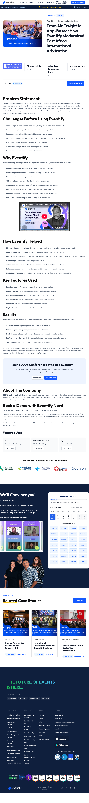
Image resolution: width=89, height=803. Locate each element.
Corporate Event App (13, 750)
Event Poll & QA (29, 751)
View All (80, 600)
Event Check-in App (28, 722)
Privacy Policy (58, 715)
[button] (23, 2)
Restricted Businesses (61, 725)
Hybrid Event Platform (13, 718)
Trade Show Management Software (14, 762)
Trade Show (10, 746)
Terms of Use (58, 718)
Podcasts (42, 732)
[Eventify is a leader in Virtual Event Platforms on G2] (63, 778)
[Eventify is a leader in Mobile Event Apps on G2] (35, 778)
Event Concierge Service (29, 762)
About (41, 718)
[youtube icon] (79, 788)
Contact (41, 715)
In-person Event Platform (11, 723)
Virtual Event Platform (13, 715)
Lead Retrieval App (30, 736)
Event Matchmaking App (29, 756)
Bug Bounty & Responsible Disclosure (65, 722)
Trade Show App (12, 757)
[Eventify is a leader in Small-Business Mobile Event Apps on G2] (42, 778)
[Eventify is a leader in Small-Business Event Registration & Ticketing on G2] (70, 778)
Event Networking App (29, 741)
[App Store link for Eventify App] (62, 738)
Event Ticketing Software (29, 716)
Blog (40, 722)
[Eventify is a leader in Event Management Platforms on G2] (49, 778)
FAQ (40, 736)
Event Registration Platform (12, 742)
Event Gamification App (30, 747)
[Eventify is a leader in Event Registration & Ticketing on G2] (77, 778)
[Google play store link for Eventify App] (62, 744)
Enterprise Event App (13, 753)
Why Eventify (58, 2)
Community (42, 743)
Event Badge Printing (28, 728)
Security (56, 729)
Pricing (65, 2)
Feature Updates (44, 729)
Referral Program (44, 739)
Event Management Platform (13, 736)
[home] (8, 2)
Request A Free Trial (78, 2)
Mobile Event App (12, 728)
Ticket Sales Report (30, 733)
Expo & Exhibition (12, 731)
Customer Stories (44, 725)
